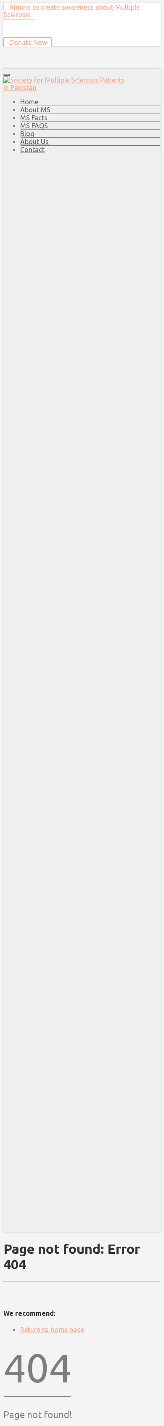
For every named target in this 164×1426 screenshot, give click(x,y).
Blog (27, 133)
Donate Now (27, 42)
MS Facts (34, 118)
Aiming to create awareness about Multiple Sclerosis (71, 10)
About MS (35, 110)
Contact (32, 149)
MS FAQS (34, 125)
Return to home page (52, 1329)
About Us (34, 141)
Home (29, 102)
